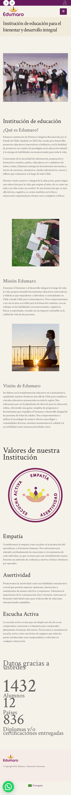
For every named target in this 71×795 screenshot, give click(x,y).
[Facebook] (6, 3)
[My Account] (65, 3)
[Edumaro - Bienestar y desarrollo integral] (13, 11)
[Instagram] (12, 3)
